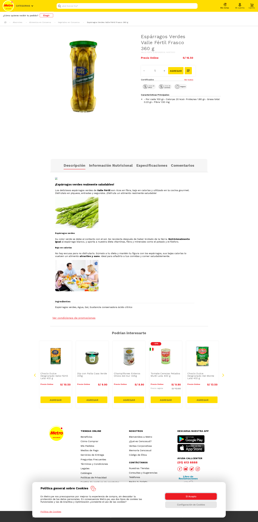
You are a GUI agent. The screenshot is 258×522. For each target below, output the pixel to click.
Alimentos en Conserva (40, 22)
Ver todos (188, 80)
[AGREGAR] (175, 70)
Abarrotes (17, 22)
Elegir (46, 15)
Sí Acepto (191, 496)
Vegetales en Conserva (68, 22)
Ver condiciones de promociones (74, 317)
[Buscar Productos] (194, 6)
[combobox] (127, 6)
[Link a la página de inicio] (5, 22)
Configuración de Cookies (191, 504)
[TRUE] (55, 399)
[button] (240, 6)
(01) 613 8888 (187, 462)
